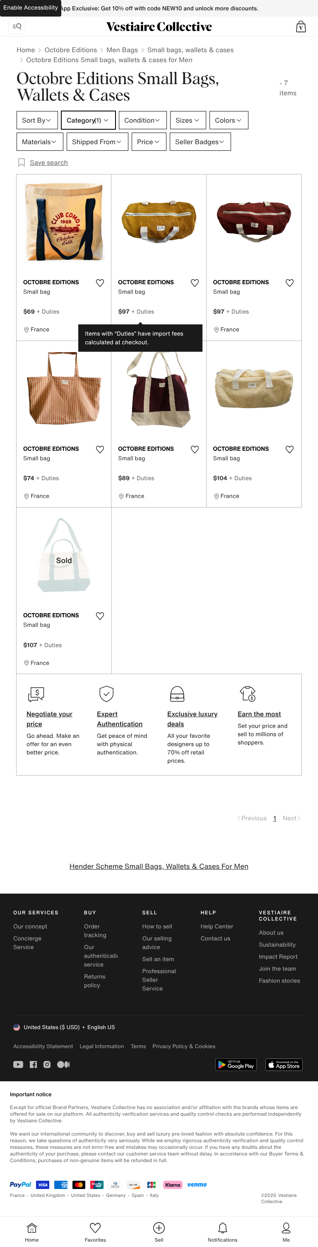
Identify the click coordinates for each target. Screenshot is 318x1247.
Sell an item (158, 959)
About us (271, 932)
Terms (138, 1046)
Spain (138, 1195)
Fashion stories (279, 980)
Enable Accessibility (30, 7)
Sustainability (277, 944)
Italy (154, 1195)
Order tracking (95, 931)
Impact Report (278, 956)
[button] (301, 26)
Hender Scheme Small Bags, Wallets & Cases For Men (159, 866)
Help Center (216, 926)
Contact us (215, 938)
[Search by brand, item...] (17, 26)
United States (86, 1195)
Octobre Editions (70, 50)
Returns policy (95, 981)
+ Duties (47, 311)
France (17, 1195)
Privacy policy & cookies (183, 1046)
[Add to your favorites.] (100, 283)
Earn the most (259, 714)
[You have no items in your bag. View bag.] (301, 26)
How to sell (157, 926)
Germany (116, 1195)
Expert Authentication (120, 719)
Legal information (102, 1046)
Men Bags (122, 50)
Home (26, 50)
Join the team (277, 968)
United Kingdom (48, 1195)
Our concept (30, 926)
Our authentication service (104, 956)
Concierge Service (27, 943)
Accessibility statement (43, 1046)
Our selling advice (157, 943)
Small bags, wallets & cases (190, 50)
